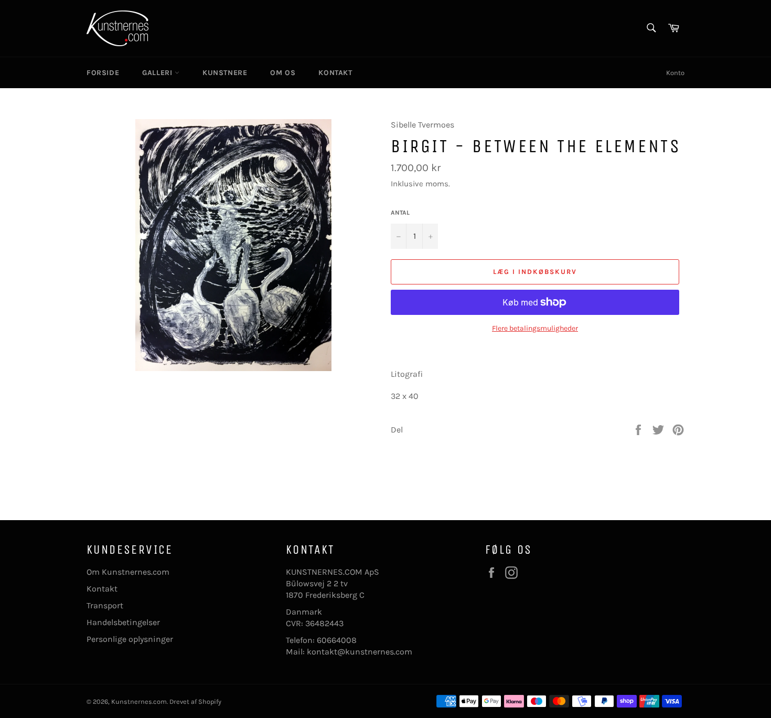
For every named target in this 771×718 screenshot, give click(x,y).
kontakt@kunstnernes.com (359, 652)
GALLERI (158, 72)
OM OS (282, 72)
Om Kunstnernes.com (128, 572)
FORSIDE (103, 72)
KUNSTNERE (224, 72)
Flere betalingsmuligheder (535, 328)
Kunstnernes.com (139, 701)
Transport (105, 605)
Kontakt (102, 589)
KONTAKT (335, 72)
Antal (400, 212)
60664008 (337, 640)
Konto (675, 73)
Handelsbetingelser (123, 622)
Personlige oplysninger (130, 639)
